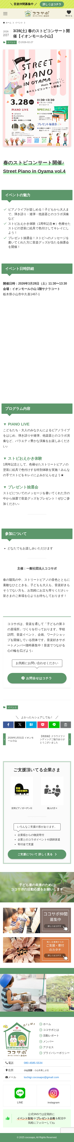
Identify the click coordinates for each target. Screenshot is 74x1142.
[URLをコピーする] (65, 724)
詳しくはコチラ (52, 4)
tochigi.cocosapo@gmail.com (41, 1077)
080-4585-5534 (33, 1062)
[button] (8, 724)
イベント (11, 42)
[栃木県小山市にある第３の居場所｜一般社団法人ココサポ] (36, 13)
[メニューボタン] (5, 13)
